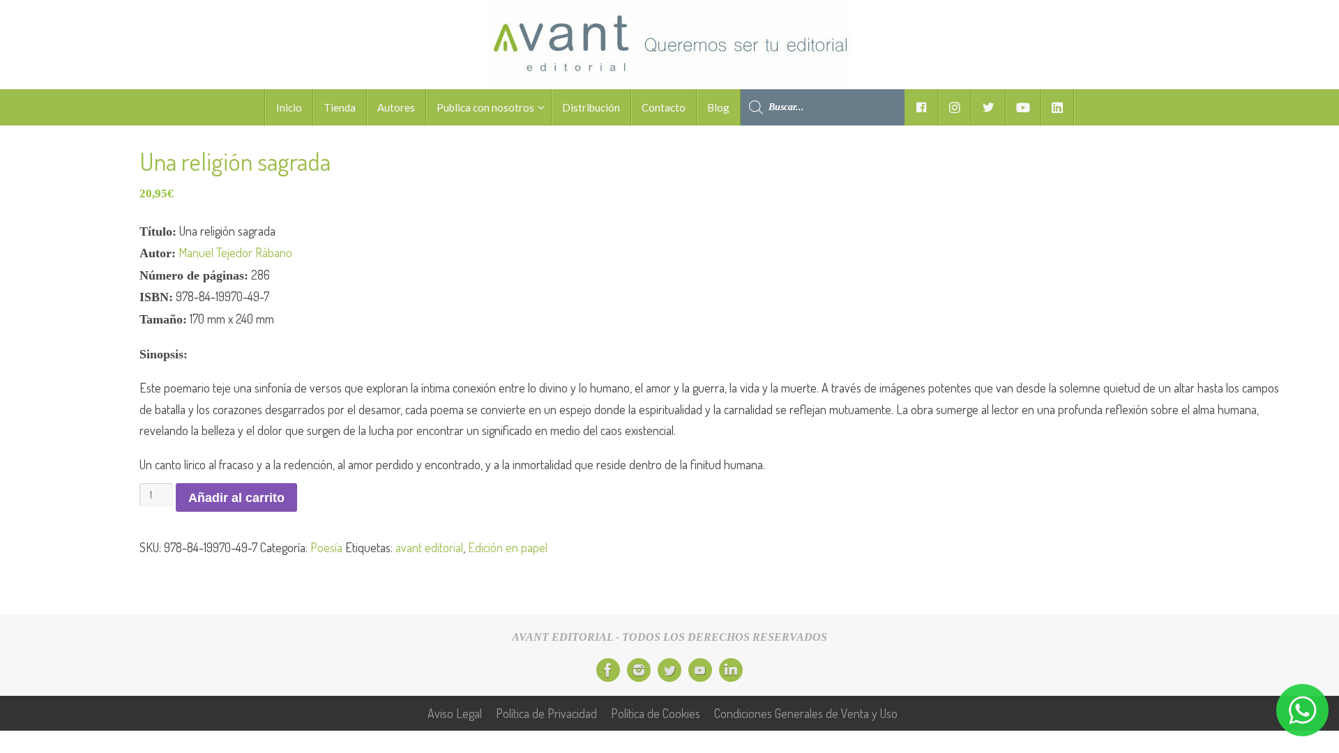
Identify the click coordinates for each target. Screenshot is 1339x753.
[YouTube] (700, 670)
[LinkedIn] (731, 670)
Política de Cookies (655, 713)
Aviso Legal (455, 713)
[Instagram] (639, 670)
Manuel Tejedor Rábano (235, 252)
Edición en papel (507, 547)
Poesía (326, 547)
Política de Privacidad (546, 713)
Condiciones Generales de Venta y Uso (806, 713)
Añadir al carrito (236, 498)
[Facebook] (608, 670)
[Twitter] (669, 670)
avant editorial (429, 547)
